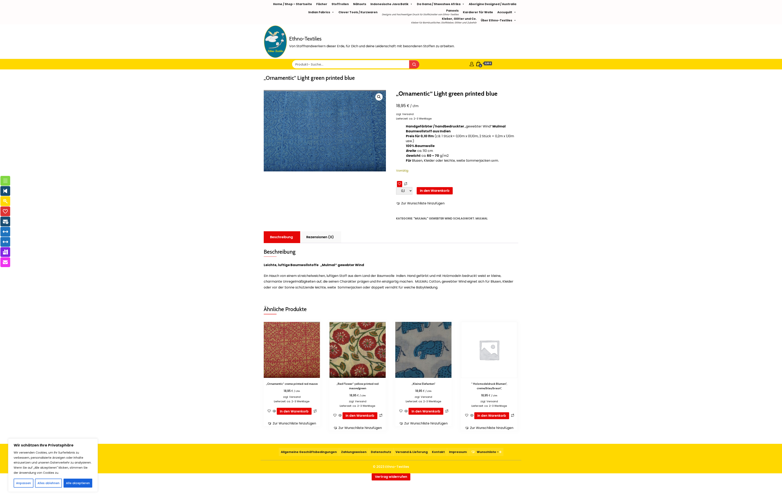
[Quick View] (274, 411)
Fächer (321, 4)
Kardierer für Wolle (478, 12)
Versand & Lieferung (411, 452)
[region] (53, 465)
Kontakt (438, 452)
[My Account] (472, 63)
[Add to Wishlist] (399, 184)
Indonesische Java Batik (389, 4)
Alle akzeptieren (78, 483)
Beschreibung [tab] (281, 237)
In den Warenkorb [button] (294, 411)
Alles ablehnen (48, 483)
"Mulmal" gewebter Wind (433, 218)
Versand (408, 114)
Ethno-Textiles (305, 38)
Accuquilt (504, 12)
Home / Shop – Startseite (292, 4)
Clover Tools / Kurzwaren (358, 12)
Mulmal (482, 218)
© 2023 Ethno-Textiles (391, 466)
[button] (379, 97)
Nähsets (359, 4)
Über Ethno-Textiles (496, 20)
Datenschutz (381, 452)
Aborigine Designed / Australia (492, 4)
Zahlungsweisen (354, 452)
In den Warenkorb (434, 190)
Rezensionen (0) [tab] (320, 237)
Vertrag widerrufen (391, 476)
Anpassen (23, 483)
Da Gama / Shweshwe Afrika (438, 4)
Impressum (458, 452)
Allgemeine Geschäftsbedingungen (309, 452)
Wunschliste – (488, 452)
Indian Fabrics (319, 12)
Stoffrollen (340, 4)
